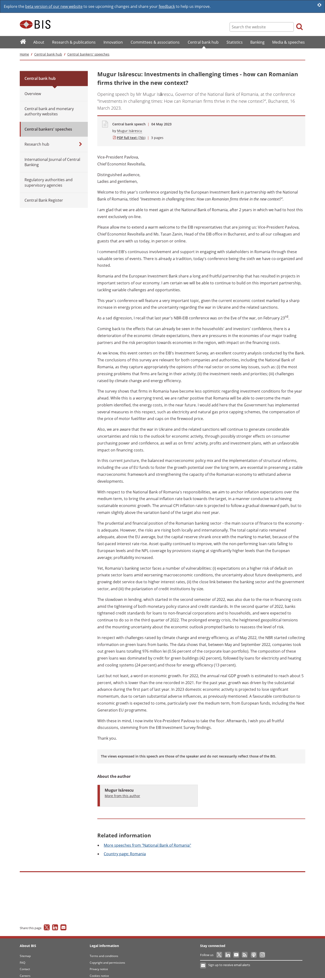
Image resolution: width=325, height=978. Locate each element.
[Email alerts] (203, 965)
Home (24, 54)
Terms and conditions (104, 956)
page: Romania (125, 853)
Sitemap (25, 956)
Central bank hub (48, 54)
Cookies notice (99, 976)
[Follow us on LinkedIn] (228, 955)
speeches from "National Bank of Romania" (147, 845)
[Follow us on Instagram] (262, 955)
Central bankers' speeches (88, 54)
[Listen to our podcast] (253, 955)
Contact (25, 969)
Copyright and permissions (107, 963)
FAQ (22, 963)
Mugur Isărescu (129, 130)
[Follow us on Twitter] (219, 955)
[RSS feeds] (244, 955)
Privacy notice (99, 969)
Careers (25, 976)
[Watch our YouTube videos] (236, 955)
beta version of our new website (54, 6)
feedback (167, 6)
